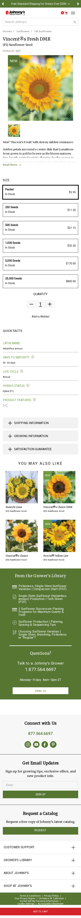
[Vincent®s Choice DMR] (59, 487)
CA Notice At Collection (51, 898)
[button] (3, 4)
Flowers (7, 31)
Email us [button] (40, 690)
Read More (10, 164)
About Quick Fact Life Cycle (21, 371)
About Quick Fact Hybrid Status (28, 385)
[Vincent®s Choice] (22, 536)
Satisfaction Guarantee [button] (33, 449)
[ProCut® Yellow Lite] (59, 536)
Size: (6, 180)
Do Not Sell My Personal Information (39, 901)
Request (40, 830)
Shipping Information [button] (31, 423)
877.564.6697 (40, 733)
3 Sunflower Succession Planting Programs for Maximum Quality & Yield (41, 611)
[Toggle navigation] (71, 13)
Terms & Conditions (30, 895)
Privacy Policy (51, 895)
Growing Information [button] (31, 436)
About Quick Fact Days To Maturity (32, 357)
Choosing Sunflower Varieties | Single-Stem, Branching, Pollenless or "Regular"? (42, 634)
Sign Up (40, 794)
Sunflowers (23, 31)
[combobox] (40, 22)
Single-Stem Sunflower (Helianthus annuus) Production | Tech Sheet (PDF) (42, 599)
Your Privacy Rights (25, 898)
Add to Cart (40, 911)
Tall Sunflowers (42, 31)
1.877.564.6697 (40, 669)
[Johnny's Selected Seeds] (15, 12)
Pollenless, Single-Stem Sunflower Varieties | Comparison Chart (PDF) (42, 588)
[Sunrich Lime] (22, 487)
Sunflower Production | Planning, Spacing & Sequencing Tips (40, 623)
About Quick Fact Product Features (34, 399)
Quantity (40, 294)
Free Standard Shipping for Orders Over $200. (39, 3)
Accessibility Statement (50, 903)
